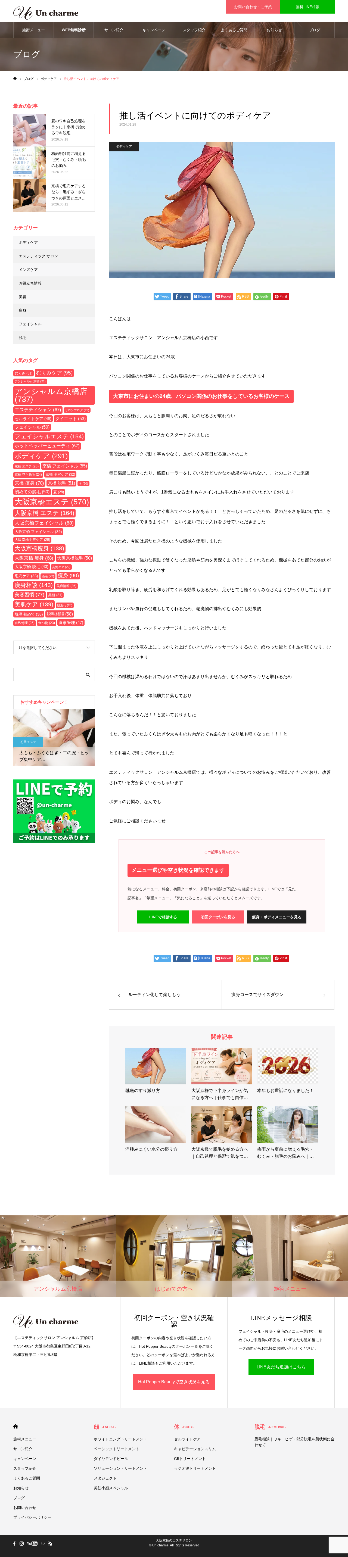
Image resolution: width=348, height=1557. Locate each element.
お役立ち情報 (30, 283)
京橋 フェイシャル (64, 466)
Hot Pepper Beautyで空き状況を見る (174, 1382)
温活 (48, 576)
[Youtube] (32, 1543)
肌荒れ (64, 605)
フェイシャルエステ (49, 436)
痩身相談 (34, 585)
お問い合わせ (24, 1507)
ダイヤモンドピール (111, 1458)
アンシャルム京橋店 (51, 395)
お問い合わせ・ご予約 (253, 7)
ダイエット (70, 418)
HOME (15, 1426)
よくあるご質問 (234, 30)
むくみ (23, 373)
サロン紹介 (113, 30)
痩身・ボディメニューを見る (277, 917)
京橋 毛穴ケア (60, 474)
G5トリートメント (190, 1458)
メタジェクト (105, 1478)
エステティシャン (38, 409)
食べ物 (46, 623)
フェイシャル (30, 324)
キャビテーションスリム (195, 1449)
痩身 (22, 310)
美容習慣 (29, 594)
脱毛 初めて (29, 614)
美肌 (55, 595)
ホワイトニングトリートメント (120, 1439)
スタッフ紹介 (194, 30)
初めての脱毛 (32, 491)
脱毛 (22, 337)
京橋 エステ (27, 466)
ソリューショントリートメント (120, 1468)
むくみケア (54, 373)
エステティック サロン (38, 256)
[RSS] (50, 1543)
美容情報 (66, 586)
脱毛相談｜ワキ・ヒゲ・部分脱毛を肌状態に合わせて (294, 1442)
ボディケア (124, 146)
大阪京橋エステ (52, 502)
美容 (22, 297)
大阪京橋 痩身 (34, 558)
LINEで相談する (163, 917)
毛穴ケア (26, 576)
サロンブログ (77, 410)
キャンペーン (153, 30)
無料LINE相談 (307, 7)
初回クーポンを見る (218, 917)
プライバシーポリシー (32, 1517)
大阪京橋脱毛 (74, 558)
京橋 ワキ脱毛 (28, 474)
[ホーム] (15, 78)
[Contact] (43, 1543)
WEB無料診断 (74, 30)
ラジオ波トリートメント (195, 1468)
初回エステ (28, 742)
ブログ (314, 30)
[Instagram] (21, 1543)
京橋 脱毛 (61, 483)
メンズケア (28, 269)
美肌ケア (34, 604)
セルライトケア (33, 418)
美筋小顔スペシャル (111, 1488)
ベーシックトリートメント (116, 1449)
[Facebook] (14, 1543)
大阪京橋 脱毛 (31, 566)
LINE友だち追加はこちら (281, 1367)
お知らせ (274, 30)
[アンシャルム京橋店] (46, 11)
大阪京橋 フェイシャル (38, 531)
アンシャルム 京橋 (30, 381)
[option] (54, 737)
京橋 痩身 (29, 483)
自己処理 (25, 623)
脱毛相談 (60, 613)
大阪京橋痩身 (39, 548)
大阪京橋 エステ (44, 513)
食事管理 (71, 622)
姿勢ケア (61, 567)
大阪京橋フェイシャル (44, 523)
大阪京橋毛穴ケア (32, 540)
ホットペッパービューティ (47, 445)
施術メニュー (33, 30)
